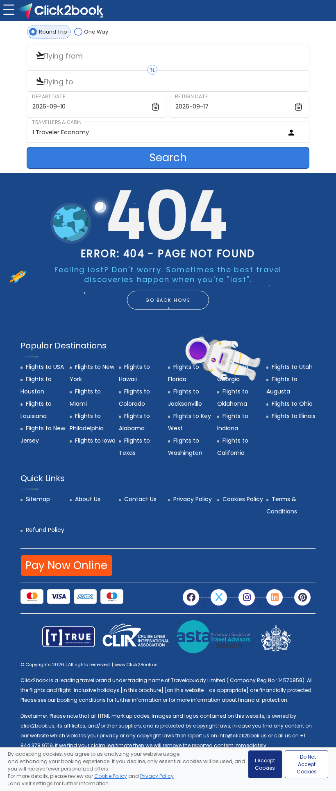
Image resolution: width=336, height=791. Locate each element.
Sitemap (38, 499)
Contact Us (140, 499)
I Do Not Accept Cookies (307, 764)
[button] (7, 9)
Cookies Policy (242, 499)
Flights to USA (45, 367)
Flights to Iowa (95, 440)
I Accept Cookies (265, 764)
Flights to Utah (292, 367)
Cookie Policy (110, 776)
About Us (87, 499)
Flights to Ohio (292, 404)
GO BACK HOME (168, 300)
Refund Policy (45, 530)
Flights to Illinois (294, 416)
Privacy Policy (192, 499)
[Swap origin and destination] (152, 70)
